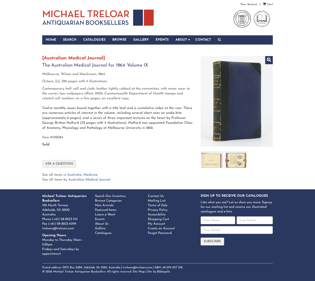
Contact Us (156, 196)
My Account (156, 224)
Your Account (248, 4)
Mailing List (157, 200)
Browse (119, 40)
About (181, 40)
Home (51, 40)
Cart (269, 4)
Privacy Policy (158, 210)
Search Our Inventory (110, 196)
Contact (203, 40)
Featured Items (105, 210)
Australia (74, 175)
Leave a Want (105, 214)
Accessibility (157, 214)
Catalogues (94, 40)
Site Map (139, 271)
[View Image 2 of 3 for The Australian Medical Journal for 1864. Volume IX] (212, 160)
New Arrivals (104, 205)
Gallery (141, 40)
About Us (102, 224)
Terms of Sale (157, 205)
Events (162, 40)
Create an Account (161, 228)
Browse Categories (108, 200)
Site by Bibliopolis (158, 271)
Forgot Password (160, 233)
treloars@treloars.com (58, 228)
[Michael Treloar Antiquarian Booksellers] (98, 17)
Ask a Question (59, 164)
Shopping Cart (158, 219)
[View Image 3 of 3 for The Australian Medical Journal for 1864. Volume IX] (236, 160)
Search (69, 40)
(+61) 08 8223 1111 (65, 219)
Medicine (90, 175)
